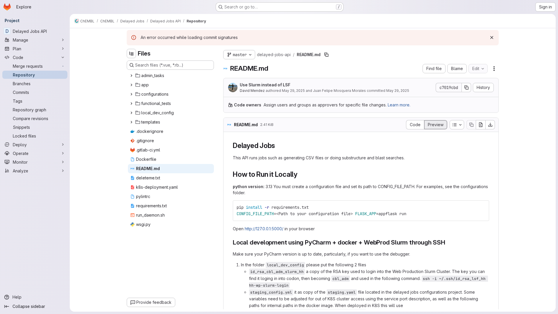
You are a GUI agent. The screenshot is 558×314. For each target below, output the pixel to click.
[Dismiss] (491, 37)
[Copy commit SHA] (466, 87)
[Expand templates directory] (131, 122)
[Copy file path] (326, 54)
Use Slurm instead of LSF (265, 84)
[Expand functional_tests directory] (131, 103)
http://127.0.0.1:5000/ (264, 228)
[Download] (490, 124)
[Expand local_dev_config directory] (131, 112)
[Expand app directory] (131, 84)
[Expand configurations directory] (131, 94)
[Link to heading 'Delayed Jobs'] (278, 145)
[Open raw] (480, 124)
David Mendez (252, 90)
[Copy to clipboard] (482, 207)
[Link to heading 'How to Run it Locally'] (301, 174)
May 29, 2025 (293, 90)
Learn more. (399, 104)
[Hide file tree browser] (131, 53)
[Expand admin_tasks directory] (131, 75)
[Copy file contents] (471, 124)
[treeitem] (171, 75)
